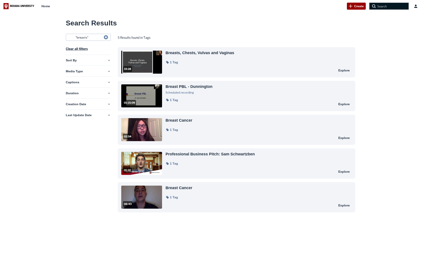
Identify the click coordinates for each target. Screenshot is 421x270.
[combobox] (88, 37)
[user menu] (415, 6)
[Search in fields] (106, 37)
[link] (356, 6)
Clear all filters (77, 49)
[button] (172, 62)
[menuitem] (45, 6)
